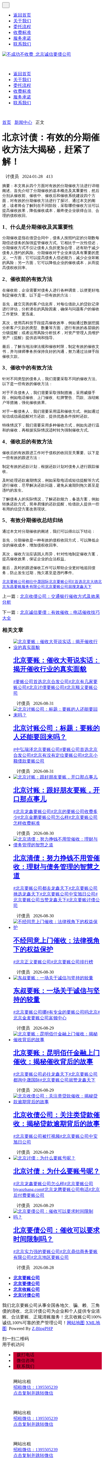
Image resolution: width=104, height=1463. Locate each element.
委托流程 (22, 26)
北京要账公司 (26, 1277)
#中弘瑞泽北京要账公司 (36, 749)
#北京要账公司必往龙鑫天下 (41, 1074)
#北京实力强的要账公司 (36, 1251)
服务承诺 (22, 38)
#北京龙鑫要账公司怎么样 (38, 1183)
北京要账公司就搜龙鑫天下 (68, 587)
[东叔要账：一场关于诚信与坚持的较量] (53, 978)
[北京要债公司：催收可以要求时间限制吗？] (57, 1217)
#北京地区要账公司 (50, 1257)
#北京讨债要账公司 (45, 687)
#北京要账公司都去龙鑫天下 (41, 888)
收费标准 (22, 32)
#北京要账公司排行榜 (72, 962)
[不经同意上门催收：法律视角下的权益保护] (57, 927)
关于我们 (22, 20)
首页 (6, 122)
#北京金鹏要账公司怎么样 (43, 817)
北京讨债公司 (26, 1295)
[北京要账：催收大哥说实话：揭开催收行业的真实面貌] (57, 647)
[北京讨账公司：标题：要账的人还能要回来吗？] (57, 715)
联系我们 (22, 44)
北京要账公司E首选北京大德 (73, 582)
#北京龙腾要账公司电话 (65, 1189)
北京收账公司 (26, 1289)
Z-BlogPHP (42, 1328)
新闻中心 (23, 122)
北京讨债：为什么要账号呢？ (56, 1171)
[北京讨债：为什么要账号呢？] (44, 1158)
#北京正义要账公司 (32, 962)
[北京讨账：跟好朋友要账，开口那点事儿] (55, 777)
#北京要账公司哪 (30, 1012)
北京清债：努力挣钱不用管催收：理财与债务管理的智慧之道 (56, 866)
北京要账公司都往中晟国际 (25, 582)
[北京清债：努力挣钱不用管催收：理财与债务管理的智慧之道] (57, 845)
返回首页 (22, 15)
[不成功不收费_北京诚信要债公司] (36, 54)
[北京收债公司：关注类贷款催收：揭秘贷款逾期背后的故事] (57, 1101)
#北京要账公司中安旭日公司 (67, 894)
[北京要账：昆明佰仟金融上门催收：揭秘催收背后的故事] (57, 1039)
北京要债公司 (26, 1283)
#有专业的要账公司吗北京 (72, 1012)
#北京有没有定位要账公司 (56, 755)
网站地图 (76, 1322)
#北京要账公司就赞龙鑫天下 (67, 1080)
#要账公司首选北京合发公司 (41, 681)
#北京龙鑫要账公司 (32, 811)
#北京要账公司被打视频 (36, 1136)
